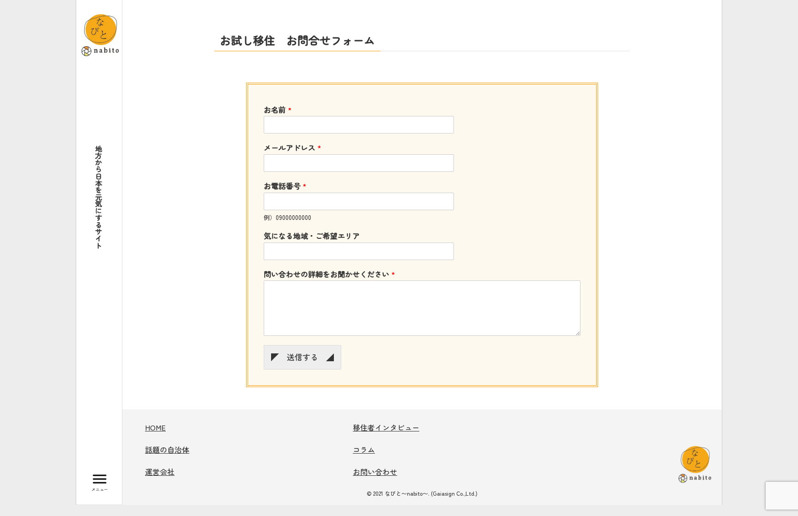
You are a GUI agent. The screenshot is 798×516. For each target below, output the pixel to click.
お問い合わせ (375, 471)
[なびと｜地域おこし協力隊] (100, 33)
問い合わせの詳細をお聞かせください (329, 274)
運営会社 (160, 471)
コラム (364, 449)
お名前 (278, 110)
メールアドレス (292, 147)
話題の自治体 (167, 449)
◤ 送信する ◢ (302, 357)
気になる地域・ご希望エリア (312, 236)
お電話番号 (285, 186)
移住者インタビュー (386, 427)
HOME (155, 427)
